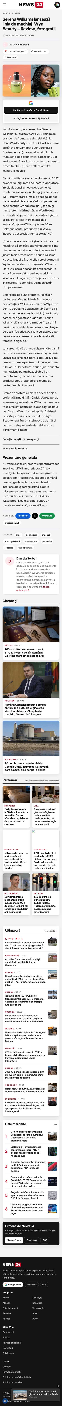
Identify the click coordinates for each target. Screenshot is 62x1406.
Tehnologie (38, 1308)
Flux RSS (18, 1401)
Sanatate (37, 1302)
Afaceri (6, 1302)
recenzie (9, 547)
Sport (35, 1313)
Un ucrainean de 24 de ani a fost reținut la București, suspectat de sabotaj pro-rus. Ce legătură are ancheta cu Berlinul (25, 1037)
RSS (45, 1240)
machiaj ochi (31, 541)
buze (18, 535)
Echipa (6, 1337)
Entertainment (10, 1308)
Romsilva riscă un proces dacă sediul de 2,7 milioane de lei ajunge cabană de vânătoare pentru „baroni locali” (24, 945)
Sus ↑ (27, 1401)
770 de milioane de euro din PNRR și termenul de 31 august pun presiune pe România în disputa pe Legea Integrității (25, 1056)
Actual (6, 1297)
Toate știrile (50, 931)
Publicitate (8, 1353)
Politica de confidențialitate (17, 1377)
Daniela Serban (26, 558)
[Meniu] (4, 4)
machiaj (46, 535)
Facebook (23, 515)
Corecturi (8, 1347)
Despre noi (8, 1332)
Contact (7, 1366)
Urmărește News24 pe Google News (31, 110)
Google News (14, 1240)
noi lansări (47, 541)
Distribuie (10, 57)
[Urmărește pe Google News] (57, 5)
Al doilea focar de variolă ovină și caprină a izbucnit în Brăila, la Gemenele (22, 962)
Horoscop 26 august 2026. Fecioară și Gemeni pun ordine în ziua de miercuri (25, 1090)
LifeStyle (37, 1297)
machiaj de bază (12, 541)
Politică (6, 1318)
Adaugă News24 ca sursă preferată (31, 118)
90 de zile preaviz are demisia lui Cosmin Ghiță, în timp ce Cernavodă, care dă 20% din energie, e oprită (27, 766)
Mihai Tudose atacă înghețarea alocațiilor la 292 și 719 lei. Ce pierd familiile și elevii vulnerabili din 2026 (24, 1018)
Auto (35, 1318)
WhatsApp (47, 515)
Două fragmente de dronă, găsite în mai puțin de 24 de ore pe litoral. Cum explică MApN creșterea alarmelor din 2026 (25, 980)
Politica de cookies (12, 1382)
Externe (7, 1313)
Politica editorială (12, 1342)
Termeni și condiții (12, 1371)
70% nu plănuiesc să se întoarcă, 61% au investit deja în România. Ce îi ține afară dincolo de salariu (24, 652)
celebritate (31, 535)
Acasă (6, 13)
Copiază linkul (12, 523)
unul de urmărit (25, 547)
